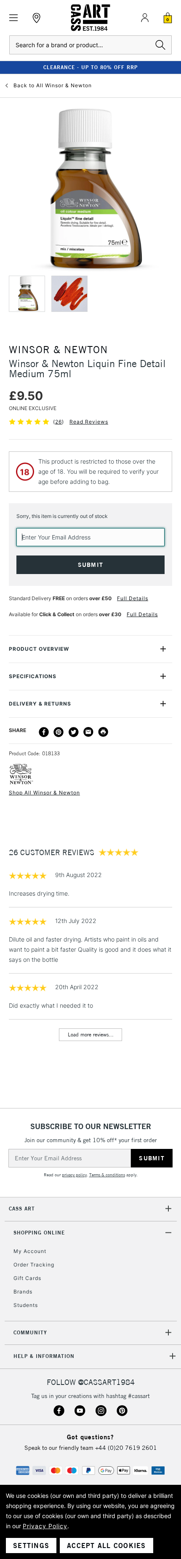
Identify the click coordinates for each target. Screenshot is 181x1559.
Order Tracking (33, 1264)
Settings (31, 1545)
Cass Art (22, 1208)
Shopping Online (39, 1232)
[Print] (103, 732)
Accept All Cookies (106, 1545)
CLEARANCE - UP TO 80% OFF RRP (90, 67)
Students (25, 1305)
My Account (29, 1251)
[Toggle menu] (13, 18)
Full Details (132, 598)
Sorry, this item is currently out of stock (62, 516)
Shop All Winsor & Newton (44, 792)
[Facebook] (44, 732)
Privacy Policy (45, 1525)
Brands (22, 1291)
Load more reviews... (91, 1034)
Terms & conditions (107, 1175)
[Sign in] (144, 17)
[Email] (88, 732)
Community (30, 1332)
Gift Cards (27, 1278)
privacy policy (74, 1175)
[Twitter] (74, 732)
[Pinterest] (58, 732)
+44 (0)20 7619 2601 (126, 1448)
